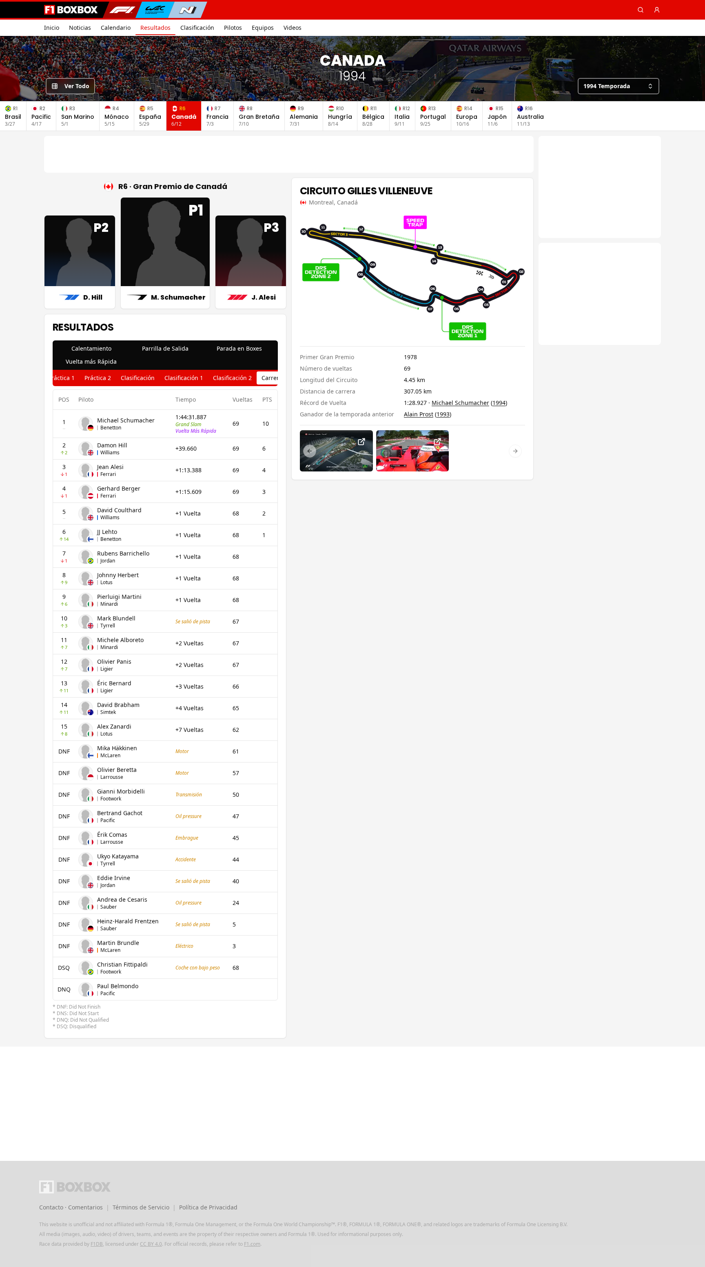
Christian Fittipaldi (122, 964)
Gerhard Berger (118, 488)
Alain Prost (418, 414)
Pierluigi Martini (119, 596)
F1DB (97, 1243)
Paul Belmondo (117, 986)
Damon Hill (112, 445)
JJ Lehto (107, 532)
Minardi (109, 603)
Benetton (110, 427)
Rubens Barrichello (123, 553)
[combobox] (618, 86)
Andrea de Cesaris (122, 899)
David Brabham (118, 705)
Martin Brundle (118, 943)
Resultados (155, 27)
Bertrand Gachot (119, 813)
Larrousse (111, 777)
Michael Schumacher (126, 420)
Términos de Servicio (141, 1207)
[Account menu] (657, 9)
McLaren (110, 755)
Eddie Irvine (113, 878)
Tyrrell (107, 625)
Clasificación (197, 27)
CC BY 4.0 (151, 1243)
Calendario (116, 27)
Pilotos (233, 27)
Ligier (106, 668)
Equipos (263, 27)
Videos (293, 27)
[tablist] (165, 355)
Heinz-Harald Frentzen (128, 921)
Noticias (80, 27)
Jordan (107, 560)
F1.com (252, 1243)
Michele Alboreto (120, 640)
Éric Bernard (114, 683)
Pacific (107, 820)
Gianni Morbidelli (121, 791)
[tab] (91, 348)
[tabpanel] (165, 709)
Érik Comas (112, 834)
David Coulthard (119, 510)
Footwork (110, 798)
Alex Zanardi (114, 726)
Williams (110, 452)
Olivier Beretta (117, 770)
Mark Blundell (116, 618)
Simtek (108, 712)
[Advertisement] (289, 154)
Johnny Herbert (118, 575)
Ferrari (108, 474)
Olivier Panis (114, 661)
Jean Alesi (110, 467)
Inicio (51, 27)
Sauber (108, 906)
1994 (498, 403)
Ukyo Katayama (118, 856)
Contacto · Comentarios (71, 1207)
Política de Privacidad (208, 1207)
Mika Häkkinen (117, 748)
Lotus (106, 582)
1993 (443, 414)
